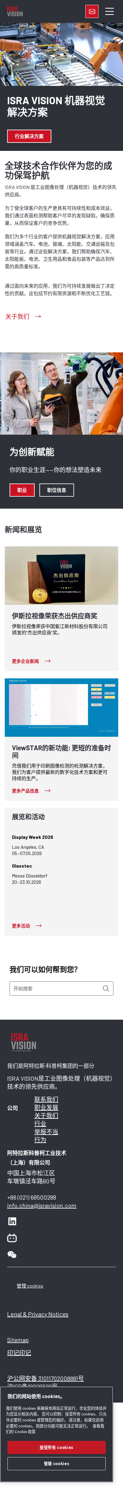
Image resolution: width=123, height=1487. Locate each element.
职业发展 (46, 1107)
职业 (22, 490)
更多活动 (21, 925)
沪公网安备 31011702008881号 (45, 1378)
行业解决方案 (29, 136)
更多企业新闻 (25, 661)
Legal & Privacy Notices (37, 1314)
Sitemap (18, 1339)
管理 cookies (30, 1286)
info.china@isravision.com (41, 1205)
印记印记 (19, 1352)
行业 (40, 1123)
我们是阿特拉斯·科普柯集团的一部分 (50, 1065)
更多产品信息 (25, 790)
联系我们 (46, 1099)
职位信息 (56, 490)
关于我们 (46, 1115)
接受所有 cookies (56, 1447)
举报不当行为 (46, 1135)
